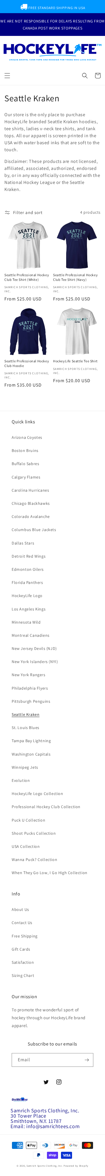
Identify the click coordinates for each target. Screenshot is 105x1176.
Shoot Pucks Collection (34, 833)
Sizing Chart (23, 975)
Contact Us (22, 922)
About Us (20, 909)
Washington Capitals (31, 754)
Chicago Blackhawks (31, 503)
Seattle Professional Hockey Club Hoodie (26, 363)
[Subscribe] (86, 1060)
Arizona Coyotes (27, 437)
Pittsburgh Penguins (31, 701)
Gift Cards (21, 949)
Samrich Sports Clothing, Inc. (45, 1165)
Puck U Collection (28, 820)
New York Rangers (29, 674)
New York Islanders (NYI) (35, 661)
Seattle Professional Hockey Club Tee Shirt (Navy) (75, 277)
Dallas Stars (23, 543)
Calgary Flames (26, 477)
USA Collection (26, 846)
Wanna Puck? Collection (34, 859)
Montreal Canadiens (31, 635)
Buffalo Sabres (25, 463)
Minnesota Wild (26, 622)
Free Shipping (25, 936)
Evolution (21, 780)
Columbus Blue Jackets (34, 529)
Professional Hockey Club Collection (46, 806)
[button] (7, 75)
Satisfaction (23, 962)
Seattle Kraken (25, 714)
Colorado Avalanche (31, 516)
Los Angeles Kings (29, 609)
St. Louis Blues (25, 727)
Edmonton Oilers (28, 569)
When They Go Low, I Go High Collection (50, 872)
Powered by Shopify (76, 1165)
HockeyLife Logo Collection (37, 793)
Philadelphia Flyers (30, 688)
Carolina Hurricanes (30, 490)
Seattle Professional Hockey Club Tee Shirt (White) (26, 277)
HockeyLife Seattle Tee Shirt (75, 361)
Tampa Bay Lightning (31, 740)
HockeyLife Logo (27, 595)
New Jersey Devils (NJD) (34, 648)
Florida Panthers (27, 582)
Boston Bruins (25, 450)
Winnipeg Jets (25, 767)
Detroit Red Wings (29, 556)
